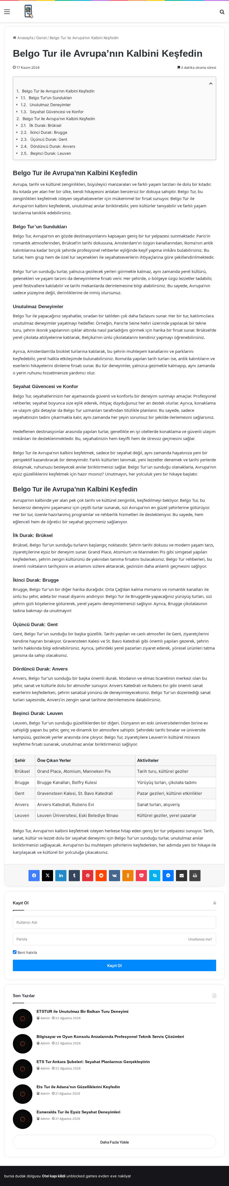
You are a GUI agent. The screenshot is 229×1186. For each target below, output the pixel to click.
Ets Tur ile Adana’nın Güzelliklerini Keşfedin (78, 1087)
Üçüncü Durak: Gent (48, 139)
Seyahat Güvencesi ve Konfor (57, 111)
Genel (41, 37)
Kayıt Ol (114, 965)
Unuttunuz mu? (200, 939)
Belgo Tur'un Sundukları (50, 97)
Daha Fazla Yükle (114, 1142)
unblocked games (81, 1176)
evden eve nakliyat (114, 1176)
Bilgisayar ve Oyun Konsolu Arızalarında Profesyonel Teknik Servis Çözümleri (110, 1036)
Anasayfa (24, 37)
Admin (45, 1018)
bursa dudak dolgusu (22, 1176)
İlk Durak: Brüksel (45, 125)
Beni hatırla (26, 952)
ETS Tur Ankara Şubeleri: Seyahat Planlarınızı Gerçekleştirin (93, 1061)
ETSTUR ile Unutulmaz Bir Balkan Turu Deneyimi (82, 1011)
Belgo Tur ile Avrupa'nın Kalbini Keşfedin (58, 91)
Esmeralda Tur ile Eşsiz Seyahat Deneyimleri (78, 1112)
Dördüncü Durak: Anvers (52, 146)
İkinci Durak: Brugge (48, 132)
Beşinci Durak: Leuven (50, 153)
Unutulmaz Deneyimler (50, 104)
